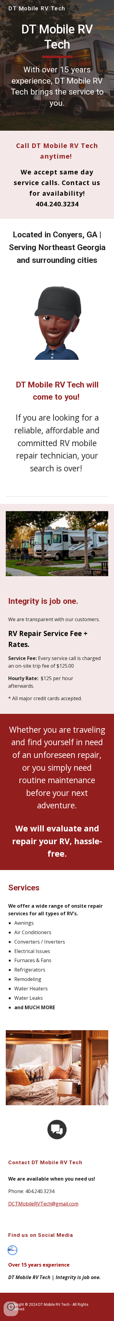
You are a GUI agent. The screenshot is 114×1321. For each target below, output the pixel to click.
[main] (57, 65)
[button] (11, 1309)
